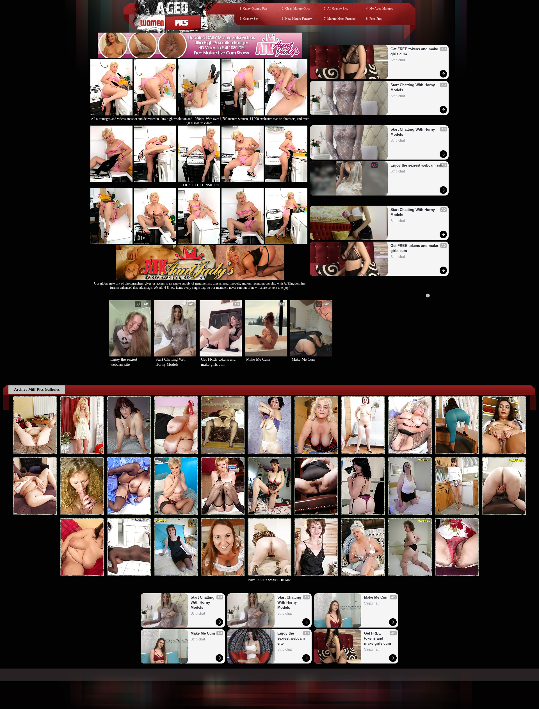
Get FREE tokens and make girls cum (414, 51)
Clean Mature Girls (297, 8)
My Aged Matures (381, 8)
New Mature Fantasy (298, 18)
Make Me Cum (258, 359)
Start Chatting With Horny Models (413, 87)
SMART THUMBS (279, 579)
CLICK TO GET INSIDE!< (200, 185)
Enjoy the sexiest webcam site (416, 165)
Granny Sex (251, 18)
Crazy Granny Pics (255, 8)
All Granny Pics (337, 8)
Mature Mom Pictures (341, 18)
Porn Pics (375, 18)
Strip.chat (397, 60)
